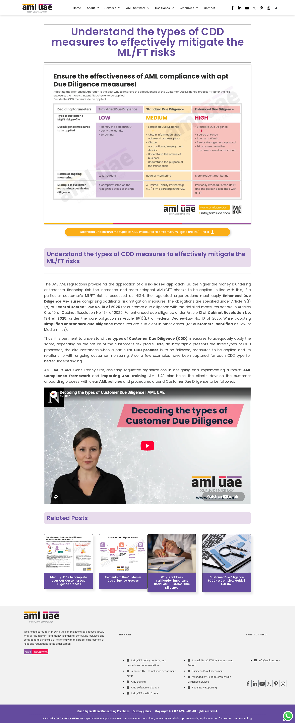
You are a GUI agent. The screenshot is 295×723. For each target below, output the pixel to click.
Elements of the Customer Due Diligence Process (123, 579)
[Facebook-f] (232, 8)
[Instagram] (268, 8)
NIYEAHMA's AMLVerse (68, 718)
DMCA (28, 652)
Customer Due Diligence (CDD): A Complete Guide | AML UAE (226, 580)
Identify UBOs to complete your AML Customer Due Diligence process (68, 580)
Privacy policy (141, 711)
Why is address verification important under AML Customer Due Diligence (172, 582)
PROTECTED (41, 652)
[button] (276, 8)
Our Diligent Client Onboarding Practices (103, 711)
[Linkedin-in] (239, 8)
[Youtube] (247, 8)
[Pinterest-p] (261, 8)
